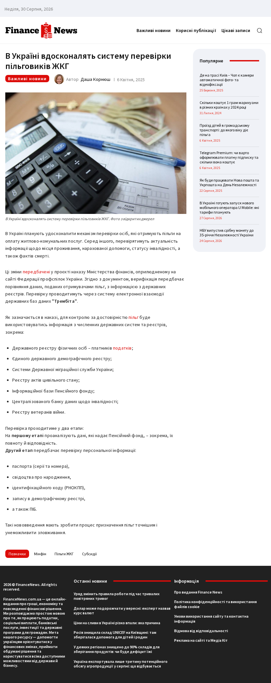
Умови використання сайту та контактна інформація (211, 618)
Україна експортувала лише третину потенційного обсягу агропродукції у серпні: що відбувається (121, 663)
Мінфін (40, 553)
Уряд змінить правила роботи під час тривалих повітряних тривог (117, 596)
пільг (133, 317)
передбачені (36, 272)
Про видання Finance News (198, 592)
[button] (259, 30)
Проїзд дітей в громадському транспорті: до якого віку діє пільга (225, 130)
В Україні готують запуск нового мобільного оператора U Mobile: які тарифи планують (229, 207)
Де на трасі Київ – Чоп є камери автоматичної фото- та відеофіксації (227, 80)
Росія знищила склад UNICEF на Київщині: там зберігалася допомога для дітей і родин (115, 634)
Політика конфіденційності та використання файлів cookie (215, 604)
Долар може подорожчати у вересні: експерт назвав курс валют (122, 610)
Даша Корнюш (95, 79)
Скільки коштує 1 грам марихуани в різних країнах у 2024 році (229, 105)
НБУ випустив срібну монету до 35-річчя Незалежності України (226, 232)
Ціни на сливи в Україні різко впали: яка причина (117, 622)
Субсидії (89, 553)
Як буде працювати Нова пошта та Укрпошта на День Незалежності (229, 182)
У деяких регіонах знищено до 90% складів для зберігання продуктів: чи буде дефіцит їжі (117, 649)
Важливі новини (27, 79)
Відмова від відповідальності (201, 630)
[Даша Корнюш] (60, 79)
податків (122, 348)
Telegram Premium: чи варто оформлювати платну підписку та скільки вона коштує (229, 157)
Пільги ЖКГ (64, 553)
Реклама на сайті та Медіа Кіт (201, 640)
